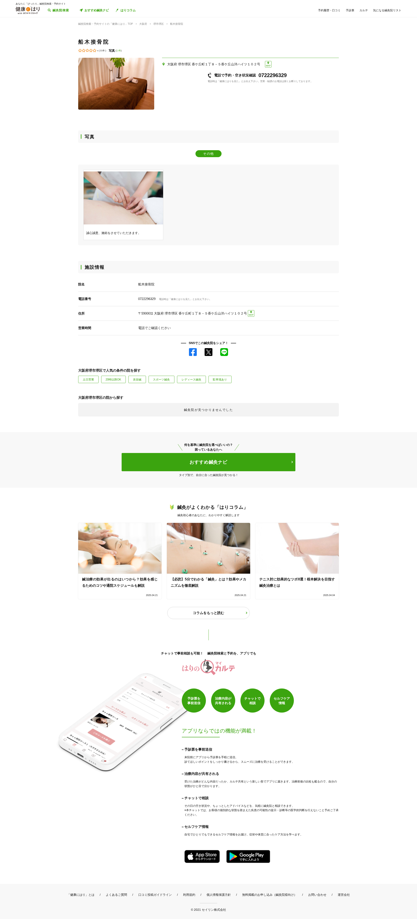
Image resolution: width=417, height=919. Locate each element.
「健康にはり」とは (80, 894)
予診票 (350, 10)
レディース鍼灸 (191, 379)
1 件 (118, 50)
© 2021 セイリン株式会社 (208, 909)
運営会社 (344, 894)
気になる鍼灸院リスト (387, 10)
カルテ (363, 10)
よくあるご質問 (116, 894)
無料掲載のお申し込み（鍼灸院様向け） (269, 894)
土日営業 (88, 379)
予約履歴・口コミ (329, 10)
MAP (268, 65)
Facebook (193, 352)
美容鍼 (137, 379)
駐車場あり (220, 379)
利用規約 (189, 894)
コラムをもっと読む (208, 613)
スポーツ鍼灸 (161, 379)
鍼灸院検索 (61, 10)
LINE (224, 352)
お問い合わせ (317, 894)
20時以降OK (113, 379)
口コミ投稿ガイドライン (155, 894)
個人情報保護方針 (219, 894)
